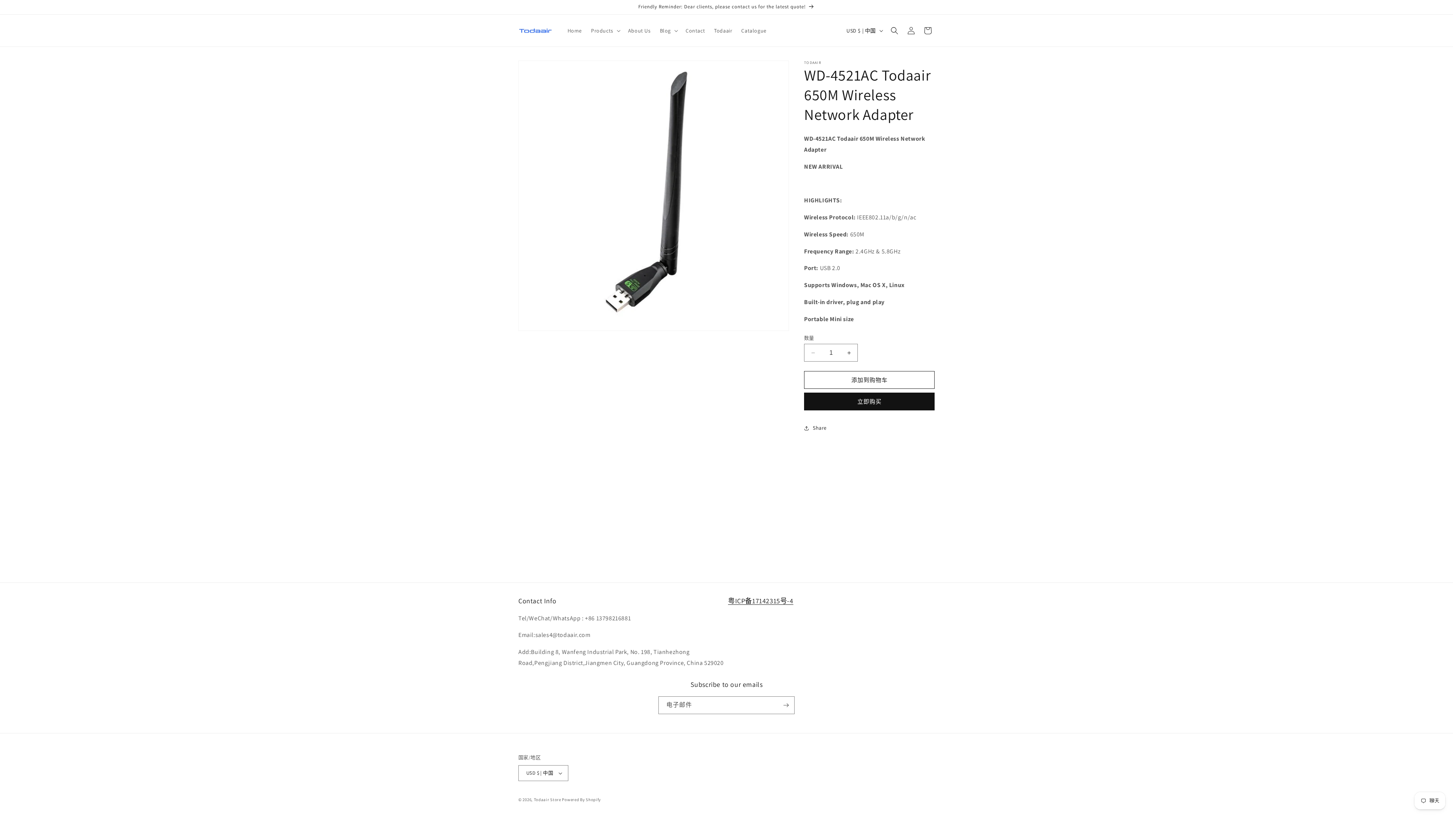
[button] (605, 31)
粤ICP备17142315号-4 (760, 600)
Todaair (541, 799)
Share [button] (820, 427)
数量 (809, 338)
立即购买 (869, 401)
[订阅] (786, 705)
